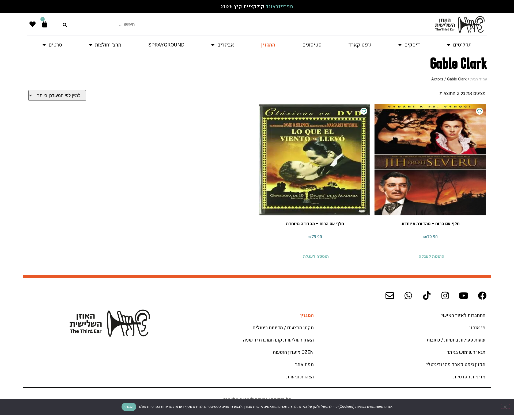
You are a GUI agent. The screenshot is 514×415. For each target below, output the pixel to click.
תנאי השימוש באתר (466, 352)
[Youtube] (463, 295)
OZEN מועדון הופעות (293, 352)
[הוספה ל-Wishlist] (479, 111)
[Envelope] (389, 295)
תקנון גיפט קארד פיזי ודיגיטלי (455, 364)
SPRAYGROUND (166, 45)
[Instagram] (445, 295)
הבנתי (128, 406)
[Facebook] (482, 295)
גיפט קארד (359, 45)
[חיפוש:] (99, 24)
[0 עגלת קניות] (44, 24)
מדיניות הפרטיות (469, 377)
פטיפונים (312, 45)
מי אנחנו (477, 327)
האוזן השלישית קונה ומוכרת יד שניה (278, 340)
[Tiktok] (426, 295)
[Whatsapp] (408, 295)
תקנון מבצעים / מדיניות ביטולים (283, 327)
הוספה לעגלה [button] (431, 255)
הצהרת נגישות (300, 377)
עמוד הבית (478, 79)
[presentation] (99, 24)
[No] (505, 406)
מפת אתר (304, 364)
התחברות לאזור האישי (463, 315)
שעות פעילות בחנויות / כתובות (456, 340)
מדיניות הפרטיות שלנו (155, 406)
